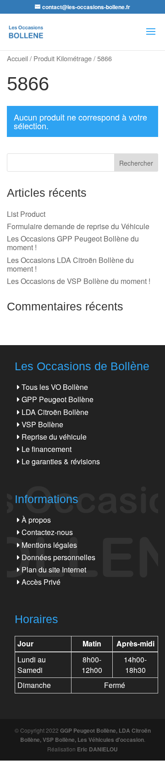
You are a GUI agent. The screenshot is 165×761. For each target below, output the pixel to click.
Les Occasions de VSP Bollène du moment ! (78, 281)
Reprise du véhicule (54, 436)
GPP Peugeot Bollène (58, 399)
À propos (36, 519)
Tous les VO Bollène (55, 387)
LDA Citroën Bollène (55, 412)
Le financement (47, 449)
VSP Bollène (42, 424)
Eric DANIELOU (97, 749)
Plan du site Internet (54, 569)
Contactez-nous (47, 532)
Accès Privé (41, 582)
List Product (26, 214)
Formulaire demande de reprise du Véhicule (78, 226)
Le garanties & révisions (61, 461)
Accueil (17, 58)
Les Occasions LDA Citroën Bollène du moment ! (70, 264)
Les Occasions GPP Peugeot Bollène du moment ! (73, 242)
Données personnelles (58, 557)
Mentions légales (49, 545)
